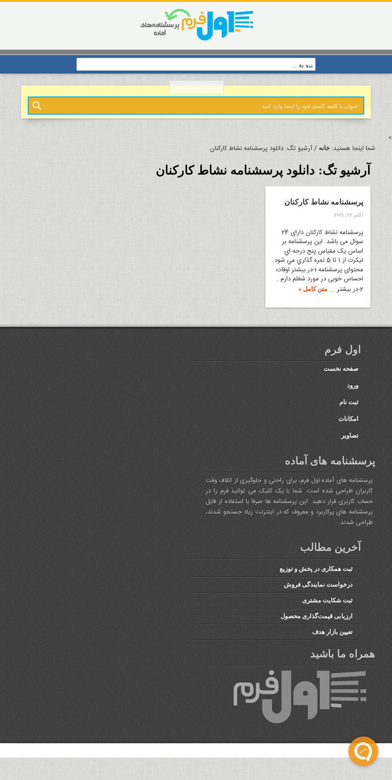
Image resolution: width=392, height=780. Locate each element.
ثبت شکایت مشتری (328, 619)
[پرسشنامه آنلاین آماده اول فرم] (196, 39)
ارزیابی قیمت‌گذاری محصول (318, 635)
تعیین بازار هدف (333, 650)
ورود (352, 396)
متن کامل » (313, 294)
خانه (324, 148)
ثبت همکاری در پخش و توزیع (315, 589)
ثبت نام (349, 413)
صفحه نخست (341, 379)
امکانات (350, 430)
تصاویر (350, 446)
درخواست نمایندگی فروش (319, 604)
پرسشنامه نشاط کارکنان (328, 207)
